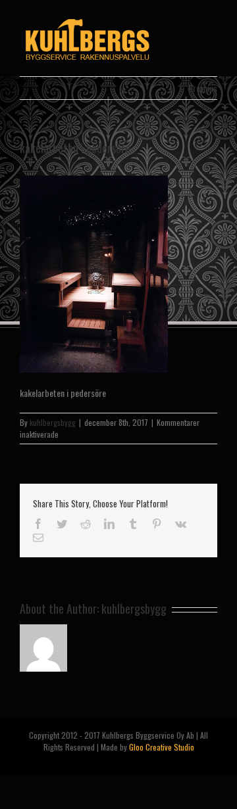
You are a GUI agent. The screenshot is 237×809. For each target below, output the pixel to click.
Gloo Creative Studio (161, 746)
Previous (202, 88)
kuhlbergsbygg (53, 422)
